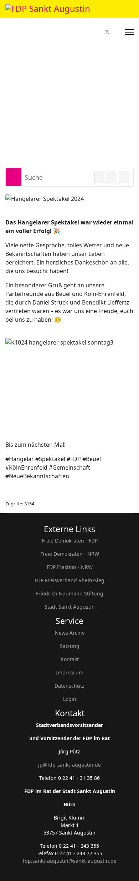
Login (69, 699)
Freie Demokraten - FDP (70, 540)
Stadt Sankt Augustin (70, 606)
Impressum (69, 672)
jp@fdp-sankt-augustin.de (69, 764)
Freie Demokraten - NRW (69, 553)
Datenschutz (69, 685)
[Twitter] (107, 32)
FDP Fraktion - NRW (70, 567)
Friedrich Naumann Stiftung (69, 593)
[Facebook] (99, 32)
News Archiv (69, 632)
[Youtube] (115, 32)
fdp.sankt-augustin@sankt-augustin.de (70, 860)
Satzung (69, 646)
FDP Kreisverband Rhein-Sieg (69, 580)
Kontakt (70, 659)
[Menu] (129, 32)
